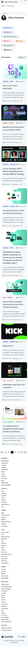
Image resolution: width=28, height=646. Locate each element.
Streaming (8, 28)
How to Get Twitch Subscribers (10, 87)
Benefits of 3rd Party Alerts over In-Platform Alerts (13, 128)
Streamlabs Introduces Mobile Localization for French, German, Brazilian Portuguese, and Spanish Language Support (13, 257)
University (8, 49)
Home (2, 6)
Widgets (20, 41)
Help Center (9, 45)
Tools (7, 41)
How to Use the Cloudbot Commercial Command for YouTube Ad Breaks (13, 304)
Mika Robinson (15, 101)
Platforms (8, 32)
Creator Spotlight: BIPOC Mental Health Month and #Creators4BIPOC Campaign (14, 171)
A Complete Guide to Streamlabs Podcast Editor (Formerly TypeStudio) (13, 428)
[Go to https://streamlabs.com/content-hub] (9, 2)
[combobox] (14, 13)
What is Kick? (8, 346)
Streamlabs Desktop (11, 36)
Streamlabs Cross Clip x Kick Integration (14, 386)
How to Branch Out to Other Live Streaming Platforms (13, 212)
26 (21, 452)
